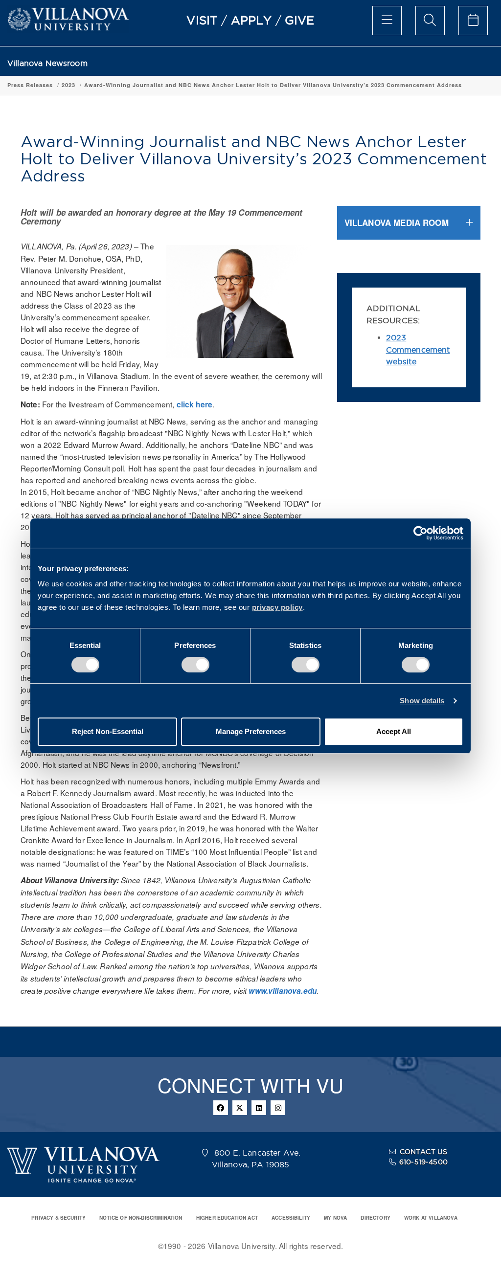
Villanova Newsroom (47, 63)
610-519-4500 (423, 1162)
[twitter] (239, 1107)
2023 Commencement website (418, 349)
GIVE (300, 20)
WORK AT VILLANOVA (430, 1217)
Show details (422, 700)
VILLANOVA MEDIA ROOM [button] (396, 222)
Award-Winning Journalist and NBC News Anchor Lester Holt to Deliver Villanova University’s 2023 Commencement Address (273, 85)
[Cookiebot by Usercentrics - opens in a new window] (420, 533)
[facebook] (220, 1107)
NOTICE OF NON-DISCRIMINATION (140, 1217)
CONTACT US (424, 1152)
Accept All (393, 731)
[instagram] (278, 1107)
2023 (68, 85)
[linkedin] (258, 1107)
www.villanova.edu (283, 990)
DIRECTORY (375, 1217)
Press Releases (30, 85)
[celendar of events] (473, 20)
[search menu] (430, 20)
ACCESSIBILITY (291, 1217)
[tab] (408, 222)
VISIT (202, 20)
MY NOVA (335, 1217)
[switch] (195, 664)
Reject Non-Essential (107, 731)
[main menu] (387, 20)
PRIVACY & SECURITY (58, 1217)
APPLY (251, 20)
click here (195, 404)
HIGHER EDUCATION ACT (227, 1217)
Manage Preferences (251, 731)
